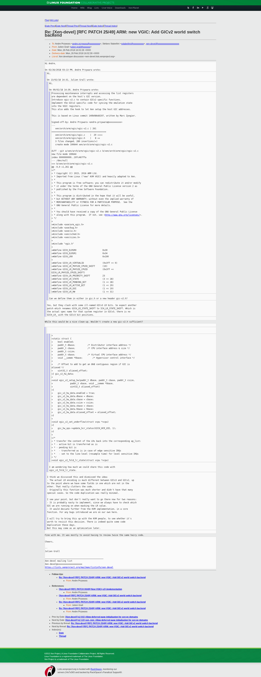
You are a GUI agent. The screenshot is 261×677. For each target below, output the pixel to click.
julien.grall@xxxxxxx (80, 47)
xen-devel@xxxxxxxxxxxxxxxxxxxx (162, 43)
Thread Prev (72, 26)
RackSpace (96, 669)
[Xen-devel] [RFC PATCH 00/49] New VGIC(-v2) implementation (90, 589)
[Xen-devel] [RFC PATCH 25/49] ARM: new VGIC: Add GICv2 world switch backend (100, 595)
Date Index (98, 26)
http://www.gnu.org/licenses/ (122, 215)
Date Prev (50, 26)
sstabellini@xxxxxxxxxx (132, 43)
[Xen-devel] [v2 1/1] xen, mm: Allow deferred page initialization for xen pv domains (106, 620)
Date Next (61, 26)
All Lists (54, 20)
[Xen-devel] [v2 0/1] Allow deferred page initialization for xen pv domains (101, 617)
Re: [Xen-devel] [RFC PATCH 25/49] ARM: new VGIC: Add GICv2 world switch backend (102, 577)
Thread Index (110, 26)
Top (47, 20)
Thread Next (85, 26)
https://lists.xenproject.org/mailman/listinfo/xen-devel (79, 567)
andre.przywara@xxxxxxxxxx (86, 43)
